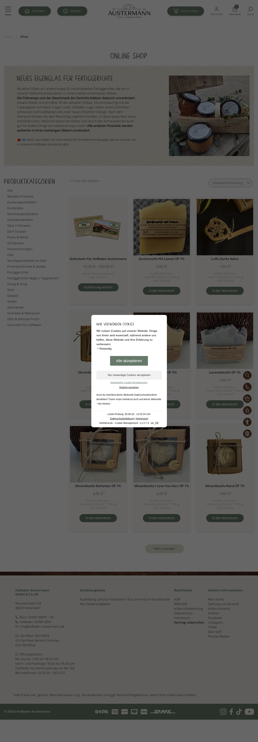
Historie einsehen (129, 387)
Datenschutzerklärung (122, 418)
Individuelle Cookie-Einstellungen (129, 382)
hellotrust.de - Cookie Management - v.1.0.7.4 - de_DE (129, 423)
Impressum (142, 418)
